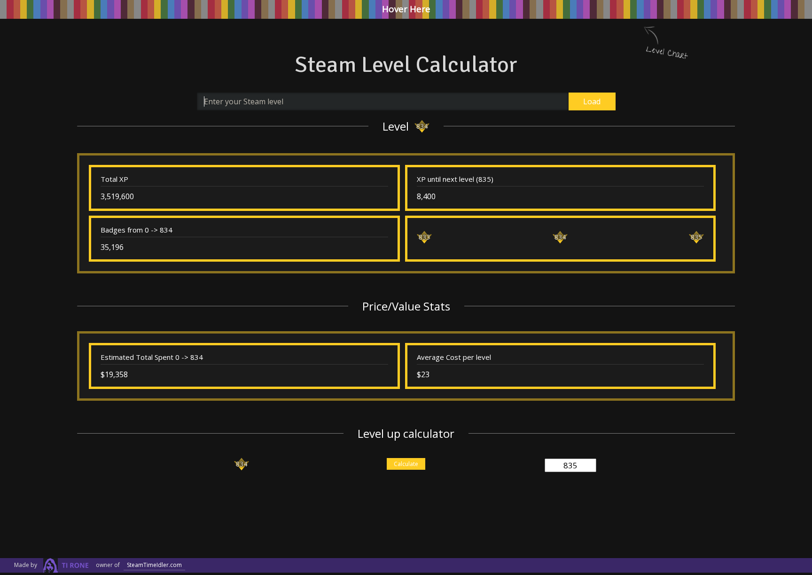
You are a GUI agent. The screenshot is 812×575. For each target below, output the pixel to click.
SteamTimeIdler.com (154, 565)
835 (696, 237)
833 (424, 237)
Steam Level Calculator (406, 64)
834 (422, 126)
